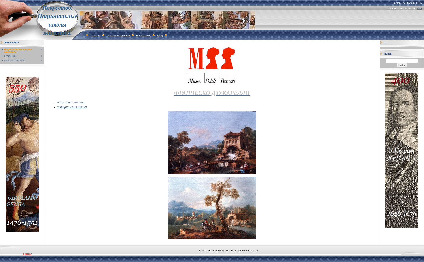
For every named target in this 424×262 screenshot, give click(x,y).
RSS (419, 8)
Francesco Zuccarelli (118, 35)
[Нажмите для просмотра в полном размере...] (212, 173)
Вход (160, 35)
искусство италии (71, 102)
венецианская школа (72, 106)
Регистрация (143, 35)
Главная (95, 35)
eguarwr (27, 254)
